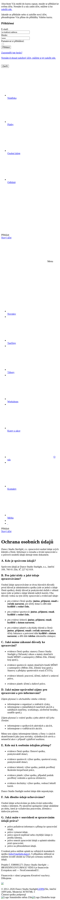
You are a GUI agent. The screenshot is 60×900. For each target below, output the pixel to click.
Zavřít (5, 66)
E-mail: (4, 29)
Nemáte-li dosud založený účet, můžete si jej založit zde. (28, 58)
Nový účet (6, 237)
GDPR (40, 889)
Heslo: (4, 35)
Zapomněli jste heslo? (11, 52)
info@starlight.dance (19, 854)
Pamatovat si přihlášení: (12, 41)
